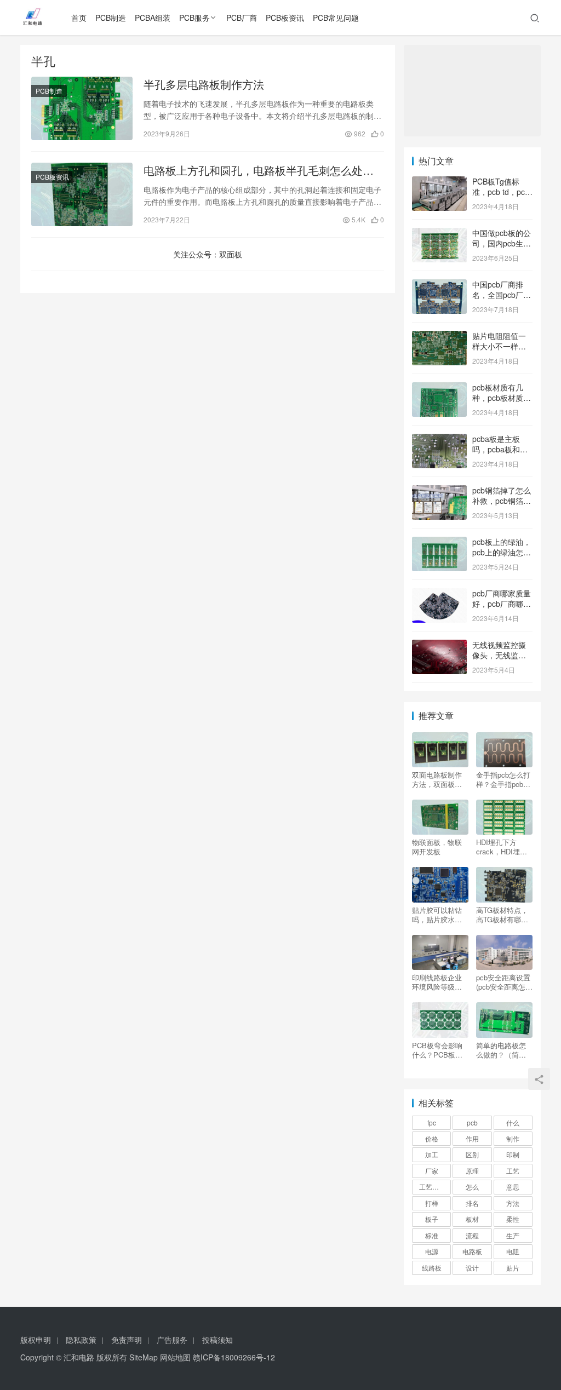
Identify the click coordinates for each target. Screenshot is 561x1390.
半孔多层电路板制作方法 (204, 84)
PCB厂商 (241, 17)
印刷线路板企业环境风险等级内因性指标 (437, 982)
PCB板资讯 (285, 17)
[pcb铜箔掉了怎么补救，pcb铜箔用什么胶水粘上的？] (439, 491)
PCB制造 (110, 17)
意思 (512, 1186)
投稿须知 (217, 1340)
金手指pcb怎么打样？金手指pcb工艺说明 (503, 779)
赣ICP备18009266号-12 (234, 1357)
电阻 (512, 1251)
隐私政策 (81, 1340)
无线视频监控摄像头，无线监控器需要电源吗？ (499, 655)
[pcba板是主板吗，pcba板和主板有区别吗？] (439, 439)
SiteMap (143, 1357)
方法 (512, 1203)
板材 (472, 1219)
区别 (472, 1154)
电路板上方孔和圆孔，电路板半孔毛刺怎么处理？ (253, 170)
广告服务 (172, 1340)
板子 (431, 1219)
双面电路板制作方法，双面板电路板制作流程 (437, 779)
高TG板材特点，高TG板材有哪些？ (502, 914)
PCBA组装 (152, 17)
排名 (472, 1203)
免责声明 (126, 1340)
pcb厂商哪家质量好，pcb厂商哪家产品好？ (501, 604)
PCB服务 (194, 17)
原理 (472, 1170)
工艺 (512, 1170)
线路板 (432, 1267)
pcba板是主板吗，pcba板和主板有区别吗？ (500, 449)
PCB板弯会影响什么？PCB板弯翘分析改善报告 (437, 1050)
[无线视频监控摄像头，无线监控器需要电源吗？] (439, 645)
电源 (431, 1251)
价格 (431, 1138)
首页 (79, 17)
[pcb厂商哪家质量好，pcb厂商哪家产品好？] (439, 594)
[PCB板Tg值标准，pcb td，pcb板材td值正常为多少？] (439, 182)
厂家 (431, 1170)
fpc (431, 1122)
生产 (512, 1235)
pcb (472, 1122)
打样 (431, 1203)
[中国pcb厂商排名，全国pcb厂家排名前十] (439, 285)
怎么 (472, 1186)
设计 (472, 1267)
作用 (472, 1138)
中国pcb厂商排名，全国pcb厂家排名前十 (501, 295)
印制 (512, 1154)
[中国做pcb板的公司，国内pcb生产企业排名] (439, 233)
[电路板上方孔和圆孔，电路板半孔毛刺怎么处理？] (82, 194)
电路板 (472, 1251)
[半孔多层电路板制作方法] (82, 108)
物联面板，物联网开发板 (437, 846)
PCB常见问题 (336, 17)
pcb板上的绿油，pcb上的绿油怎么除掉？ (501, 552)
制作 (512, 1138)
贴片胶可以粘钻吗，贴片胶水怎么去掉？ (437, 914)
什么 (512, 1122)
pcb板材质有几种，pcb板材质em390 (497, 398)
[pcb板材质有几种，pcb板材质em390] (439, 388)
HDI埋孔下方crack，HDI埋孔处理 (501, 846)
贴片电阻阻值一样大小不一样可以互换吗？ (499, 346)
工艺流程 (432, 1186)
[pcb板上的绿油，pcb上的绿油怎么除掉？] (439, 542)
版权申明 (35, 1340)
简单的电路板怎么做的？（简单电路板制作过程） (501, 1050)
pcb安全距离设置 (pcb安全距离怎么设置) (504, 982)
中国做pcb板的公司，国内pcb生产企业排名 (501, 243)
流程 (472, 1235)
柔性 (512, 1219)
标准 (431, 1235)
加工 (431, 1154)
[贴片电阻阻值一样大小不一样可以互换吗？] (439, 336)
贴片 (512, 1267)
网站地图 (175, 1357)
